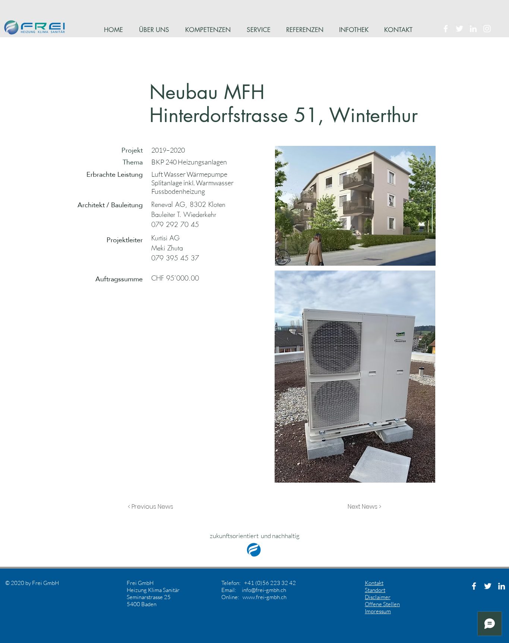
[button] (152, 506)
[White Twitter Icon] (459, 28)
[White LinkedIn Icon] (473, 28)
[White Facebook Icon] (445, 28)
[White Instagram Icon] (487, 28)
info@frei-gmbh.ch (264, 590)
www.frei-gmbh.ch (265, 597)
